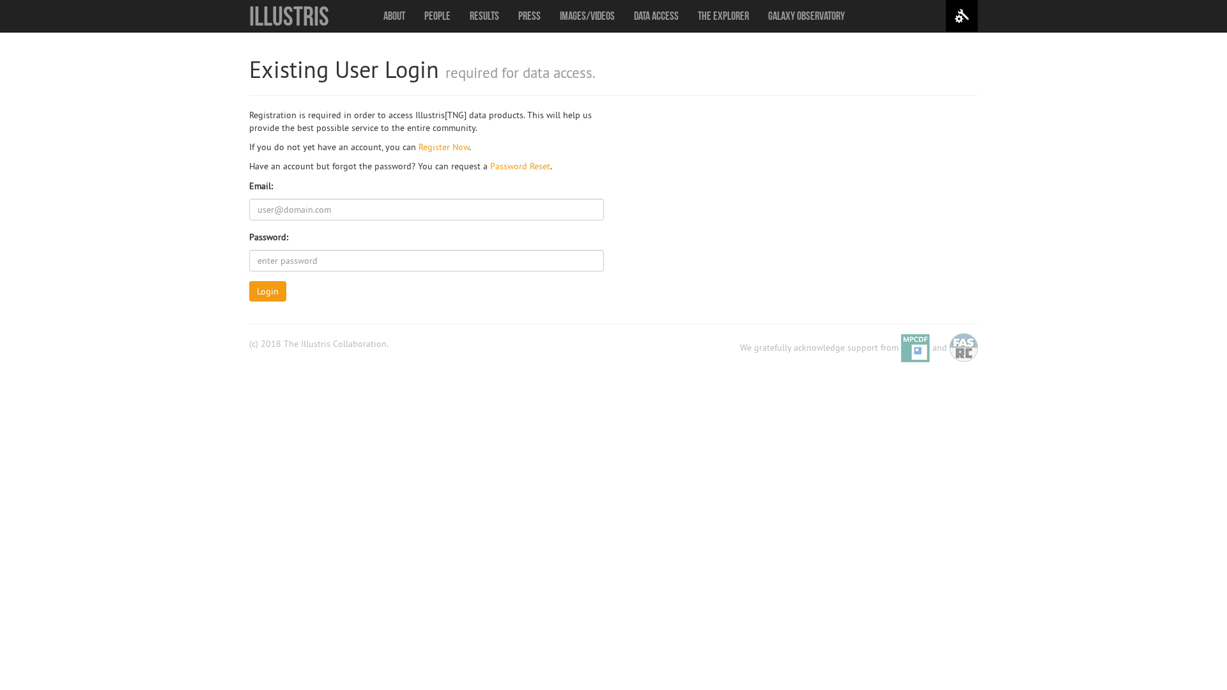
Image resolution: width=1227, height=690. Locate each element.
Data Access (656, 16)
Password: (268, 237)
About (394, 16)
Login (268, 291)
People (437, 16)
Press (529, 16)
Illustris (289, 16)
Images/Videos (587, 16)
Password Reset (520, 166)
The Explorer (723, 16)
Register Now (444, 147)
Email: (261, 186)
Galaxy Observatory (806, 16)
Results (484, 16)
